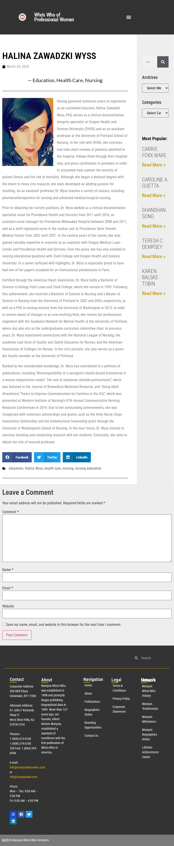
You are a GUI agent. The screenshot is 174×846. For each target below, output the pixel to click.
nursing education (88, 468)
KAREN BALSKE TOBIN (150, 277)
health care (52, 468)
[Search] (163, 62)
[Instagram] (13, 814)
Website (8, 606)
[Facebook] (21, 814)
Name (7, 570)
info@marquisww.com (23, 777)
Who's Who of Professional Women (54, 17)
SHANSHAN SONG (154, 213)
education (16, 468)
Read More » (153, 165)
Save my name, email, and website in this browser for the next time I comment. (63, 625)
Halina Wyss (34, 468)
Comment (10, 512)
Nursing (93, 80)
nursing (68, 468)
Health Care (69, 80)
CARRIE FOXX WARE (154, 152)
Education (43, 80)
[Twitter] (29, 814)
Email (7, 588)
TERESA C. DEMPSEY (153, 244)
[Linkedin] (13, 821)
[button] (128, 17)
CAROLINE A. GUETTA (155, 183)
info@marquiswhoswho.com (27, 767)
